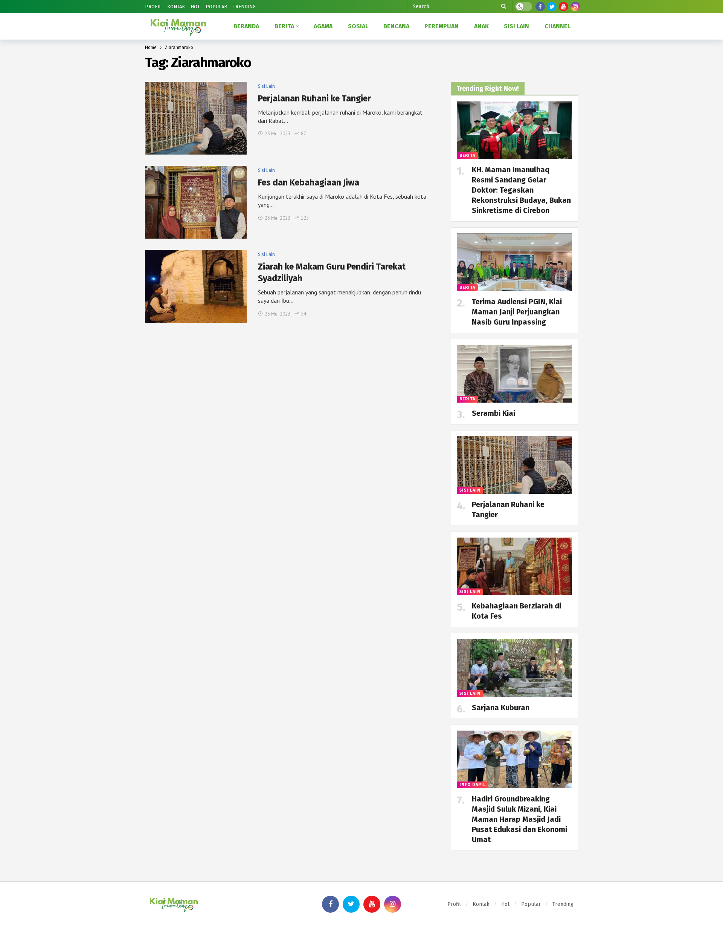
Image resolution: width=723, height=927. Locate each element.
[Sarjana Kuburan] (514, 668)
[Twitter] (552, 6)
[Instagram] (575, 6)
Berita (467, 155)
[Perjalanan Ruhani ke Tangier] (196, 118)
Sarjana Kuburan (500, 707)
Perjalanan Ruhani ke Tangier (314, 98)
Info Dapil (472, 784)
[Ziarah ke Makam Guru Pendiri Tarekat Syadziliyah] (196, 286)
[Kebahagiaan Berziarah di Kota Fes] (514, 566)
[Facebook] (540, 6)
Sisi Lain (266, 86)
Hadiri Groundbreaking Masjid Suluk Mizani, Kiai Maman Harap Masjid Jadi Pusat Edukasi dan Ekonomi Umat (519, 819)
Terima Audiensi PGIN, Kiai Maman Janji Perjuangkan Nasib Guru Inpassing (517, 311)
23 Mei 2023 (277, 133)
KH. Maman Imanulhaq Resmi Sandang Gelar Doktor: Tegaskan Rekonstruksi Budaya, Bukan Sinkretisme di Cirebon (521, 190)
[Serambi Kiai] (514, 374)
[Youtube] (563, 6)
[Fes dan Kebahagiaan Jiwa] (196, 202)
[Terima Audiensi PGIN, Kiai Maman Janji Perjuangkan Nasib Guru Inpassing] (514, 262)
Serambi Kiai (493, 413)
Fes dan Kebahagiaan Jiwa (308, 182)
